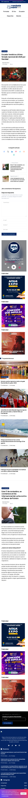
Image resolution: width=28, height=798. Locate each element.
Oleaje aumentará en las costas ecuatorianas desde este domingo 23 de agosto (13, 441)
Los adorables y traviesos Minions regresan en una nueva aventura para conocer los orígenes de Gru (14, 766)
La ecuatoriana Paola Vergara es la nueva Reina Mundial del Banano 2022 (13, 773)
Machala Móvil (5, 62)
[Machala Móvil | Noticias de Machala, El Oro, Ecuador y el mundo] (14, 6)
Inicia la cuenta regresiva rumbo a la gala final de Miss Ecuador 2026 (13, 382)
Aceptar (23, 793)
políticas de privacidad (7, 794)
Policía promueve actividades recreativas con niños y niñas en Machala (13, 470)
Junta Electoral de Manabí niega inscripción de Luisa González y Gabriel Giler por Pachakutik (14, 411)
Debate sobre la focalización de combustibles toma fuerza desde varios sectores (13, 759)
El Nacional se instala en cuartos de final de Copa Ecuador (14, 752)
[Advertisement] (14, 32)
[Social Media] (9, 745)
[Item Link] (14, 370)
